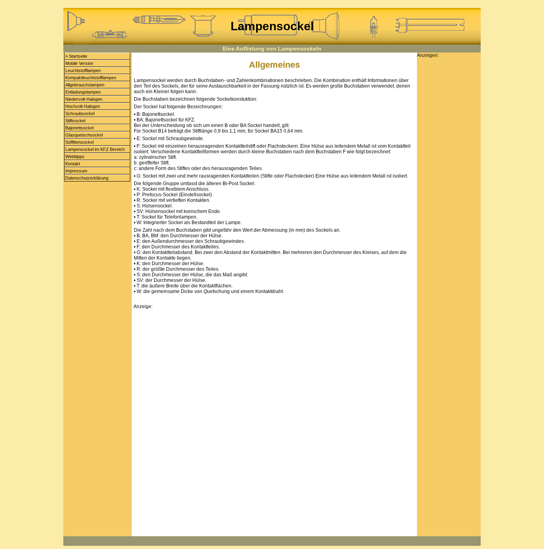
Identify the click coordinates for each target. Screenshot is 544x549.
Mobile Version (79, 63)
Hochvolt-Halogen (82, 106)
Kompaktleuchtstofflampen (90, 77)
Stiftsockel (75, 120)
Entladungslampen (83, 92)
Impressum (76, 170)
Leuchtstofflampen (83, 70)
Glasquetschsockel (84, 135)
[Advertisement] (274, 365)
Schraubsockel (79, 113)
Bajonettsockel (79, 127)
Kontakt (72, 163)
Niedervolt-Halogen (83, 99)
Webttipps (74, 156)
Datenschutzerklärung (86, 178)
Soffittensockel (79, 142)
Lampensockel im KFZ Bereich (95, 149)
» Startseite (76, 56)
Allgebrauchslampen (84, 84)
